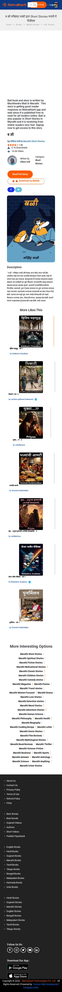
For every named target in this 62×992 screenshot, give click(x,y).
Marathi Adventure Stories (31, 710)
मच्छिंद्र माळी (15, 141)
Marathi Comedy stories (31, 680)
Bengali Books (14, 873)
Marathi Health (42, 718)
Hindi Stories (13, 898)
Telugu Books (13, 869)
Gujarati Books (14, 856)
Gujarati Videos (14, 822)
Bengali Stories (14, 915)
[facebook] (10, 950)
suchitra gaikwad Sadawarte (22, 399)
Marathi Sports (41, 753)
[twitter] (23, 950)
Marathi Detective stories (31, 701)
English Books (13, 847)
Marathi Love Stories (31, 697)
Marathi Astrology (41, 757)
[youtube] (30, 950)
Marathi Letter (44, 727)
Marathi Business (22, 753)
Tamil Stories (13, 924)
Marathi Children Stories (31, 675)
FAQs (9, 803)
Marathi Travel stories (31, 688)
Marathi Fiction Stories (31, 662)
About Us (11, 781)
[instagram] (16, 950)
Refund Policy (13, 798)
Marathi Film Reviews (31, 735)
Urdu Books (12, 887)
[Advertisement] (31, 63)
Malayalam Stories (16, 920)
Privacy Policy (13, 789)
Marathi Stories (14, 906)
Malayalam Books (15, 878)
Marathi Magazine (22, 684)
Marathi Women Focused (21, 692)
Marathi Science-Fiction (31, 748)
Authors (10, 827)
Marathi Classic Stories (31, 671)
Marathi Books (14, 860)
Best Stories (12, 814)
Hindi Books (12, 851)
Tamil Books (12, 864)
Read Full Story (20, 174)
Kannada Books (14, 882)
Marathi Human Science (31, 714)
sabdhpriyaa (20, 445)
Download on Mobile (29, 180)
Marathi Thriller (44, 744)
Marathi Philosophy (22, 718)
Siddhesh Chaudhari (20, 354)
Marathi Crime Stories (31, 765)
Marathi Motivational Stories (31, 667)
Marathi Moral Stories (31, 705)
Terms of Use (13, 794)
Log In (53, 5)
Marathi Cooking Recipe (22, 727)
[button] (34, 4)
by (11, 354)
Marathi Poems (42, 684)
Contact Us (12, 785)
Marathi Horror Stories (31, 731)
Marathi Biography (31, 722)
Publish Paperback (16, 836)
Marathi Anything (41, 761)
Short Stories (38, 162)
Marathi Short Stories (34, 141)
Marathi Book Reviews (21, 744)
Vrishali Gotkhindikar (20, 491)
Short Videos (13, 831)
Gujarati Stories (14, 902)
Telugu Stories (13, 929)
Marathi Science (20, 761)
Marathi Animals (20, 757)
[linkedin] (36, 950)
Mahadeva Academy (19, 582)
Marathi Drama (45, 692)
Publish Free (38, 4)
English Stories (14, 911)
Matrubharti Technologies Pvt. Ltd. (39, 981)
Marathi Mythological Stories (31, 740)
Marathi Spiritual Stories (31, 658)
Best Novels (12, 818)
